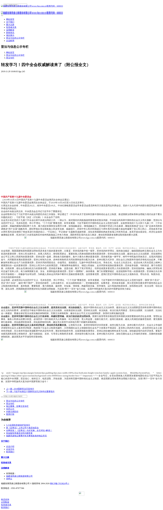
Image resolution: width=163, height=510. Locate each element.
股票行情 (10, 414)
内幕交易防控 (12, 411)
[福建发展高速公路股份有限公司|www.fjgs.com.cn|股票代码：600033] (81, 6)
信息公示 (10, 409)
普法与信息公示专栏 (15, 55)
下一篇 (30, 391)
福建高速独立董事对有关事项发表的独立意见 (26, 436)
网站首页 (10, 19)
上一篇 (20, 389)
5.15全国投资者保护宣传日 (18, 425)
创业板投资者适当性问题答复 (19, 433)
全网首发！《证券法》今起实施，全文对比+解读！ (29, 430)
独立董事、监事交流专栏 (17, 406)
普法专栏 (10, 58)
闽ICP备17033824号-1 (59, 483)
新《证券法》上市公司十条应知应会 (22, 428)
